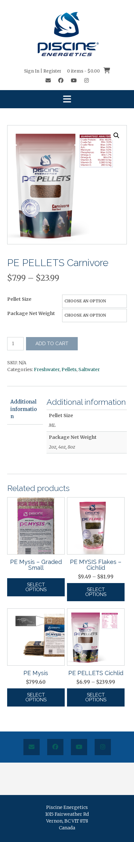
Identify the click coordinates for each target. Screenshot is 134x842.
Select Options (36, 587)
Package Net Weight (31, 313)
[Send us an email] (48, 80)
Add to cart (51, 343)
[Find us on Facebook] (60, 80)
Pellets (68, 369)
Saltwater (89, 369)
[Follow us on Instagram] (86, 80)
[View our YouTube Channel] (74, 80)
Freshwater (47, 369)
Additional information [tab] (23, 409)
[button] (67, 99)
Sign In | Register (42, 71)
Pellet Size (19, 299)
